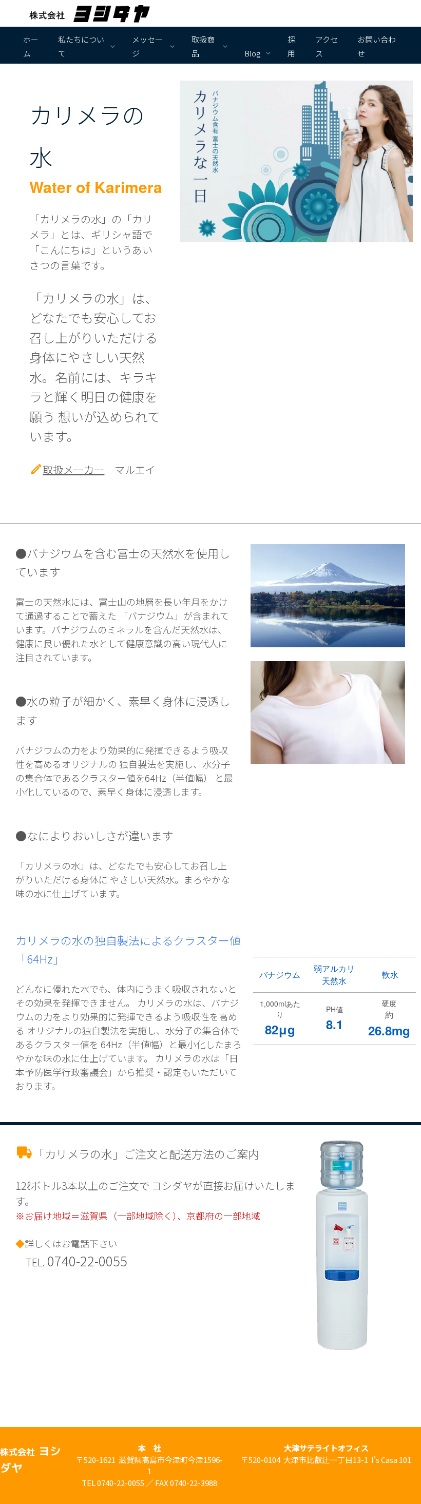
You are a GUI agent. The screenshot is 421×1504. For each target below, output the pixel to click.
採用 (291, 46)
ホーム (31, 46)
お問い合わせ (376, 46)
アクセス (326, 46)
